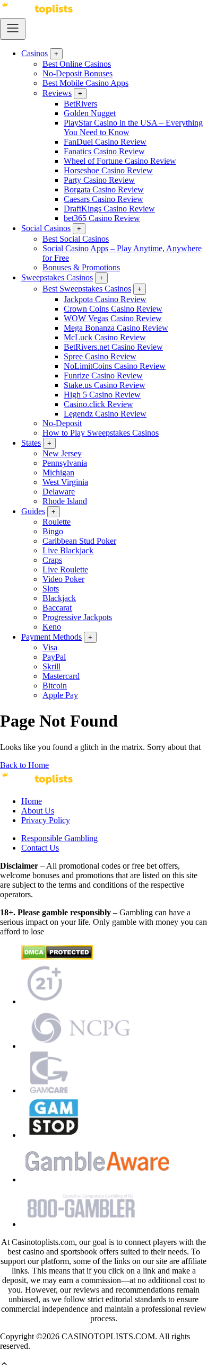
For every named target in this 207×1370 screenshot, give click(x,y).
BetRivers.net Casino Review (113, 346)
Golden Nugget (90, 113)
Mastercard (61, 675)
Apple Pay (60, 695)
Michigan (58, 472)
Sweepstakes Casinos (57, 277)
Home (31, 801)
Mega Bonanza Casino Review (116, 327)
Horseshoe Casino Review (108, 170)
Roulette (56, 521)
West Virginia (65, 482)
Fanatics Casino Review (104, 151)
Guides (33, 511)
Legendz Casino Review (105, 413)
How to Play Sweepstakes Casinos (100, 432)
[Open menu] (12, 29)
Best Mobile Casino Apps (85, 82)
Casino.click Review (98, 404)
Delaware (58, 491)
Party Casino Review (99, 179)
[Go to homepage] (37, 12)
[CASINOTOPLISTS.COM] (37, 783)
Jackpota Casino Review (105, 299)
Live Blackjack (67, 550)
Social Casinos (46, 228)
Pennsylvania (64, 462)
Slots (50, 588)
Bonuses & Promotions (81, 267)
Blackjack (59, 598)
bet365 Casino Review (102, 218)
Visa (49, 647)
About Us (37, 810)
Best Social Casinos (75, 238)
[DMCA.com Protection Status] (57, 956)
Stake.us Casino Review (104, 385)
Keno (51, 626)
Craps (52, 559)
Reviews (57, 93)
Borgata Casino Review (104, 189)
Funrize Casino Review (103, 375)
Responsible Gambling (59, 838)
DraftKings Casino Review (109, 208)
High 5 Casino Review (102, 394)
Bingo (52, 531)
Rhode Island (64, 501)
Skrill (51, 666)
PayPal (54, 656)
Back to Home (24, 765)
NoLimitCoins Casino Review (115, 365)
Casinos (34, 53)
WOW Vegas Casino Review (113, 318)
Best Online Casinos (76, 63)
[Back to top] (4, 1364)
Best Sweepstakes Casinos (86, 288)
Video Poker (63, 579)
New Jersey (62, 453)
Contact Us (40, 847)
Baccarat (57, 607)
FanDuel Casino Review (105, 141)
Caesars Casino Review (103, 199)
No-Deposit (62, 423)
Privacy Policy (45, 820)
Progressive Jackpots (77, 617)
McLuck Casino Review (105, 337)
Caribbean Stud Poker (79, 540)
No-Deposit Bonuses (77, 73)
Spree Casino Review (100, 356)
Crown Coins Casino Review (113, 308)
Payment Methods (51, 636)
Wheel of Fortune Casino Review (120, 160)
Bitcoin (54, 685)
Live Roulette (65, 569)
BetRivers (80, 103)
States (31, 442)
